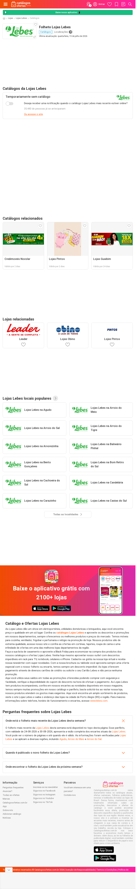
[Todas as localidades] (55, 398)
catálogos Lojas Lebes (70, 632)
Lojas (10, 18)
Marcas (6, 798)
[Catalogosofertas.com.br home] (21, 4)
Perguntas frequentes (13, 787)
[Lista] (123, 4)
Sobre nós (8, 810)
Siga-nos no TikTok (43, 802)
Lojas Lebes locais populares (27, 398)
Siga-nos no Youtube (43, 798)
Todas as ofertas (11, 795)
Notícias (7, 818)
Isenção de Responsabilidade (80, 869)
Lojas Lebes (21, 18)
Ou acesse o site (33, 114)
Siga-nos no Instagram (44, 794)
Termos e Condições (106, 869)
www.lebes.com (99, 700)
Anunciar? (7, 791)
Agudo (63, 739)
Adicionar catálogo (12, 814)
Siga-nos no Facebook (44, 790)
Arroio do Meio (76, 739)
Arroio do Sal (94, 739)
